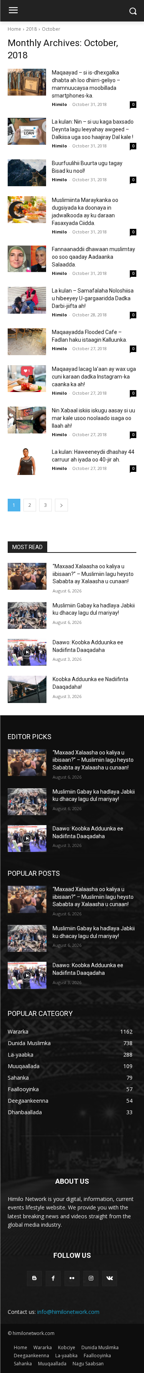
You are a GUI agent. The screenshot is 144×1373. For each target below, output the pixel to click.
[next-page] (61, 505)
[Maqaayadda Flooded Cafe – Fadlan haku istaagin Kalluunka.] (27, 341)
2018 (31, 29)
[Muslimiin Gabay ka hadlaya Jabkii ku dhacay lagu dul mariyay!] (27, 615)
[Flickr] (72, 1278)
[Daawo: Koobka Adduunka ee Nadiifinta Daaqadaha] (27, 652)
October (51, 29)
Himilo (59, 104)
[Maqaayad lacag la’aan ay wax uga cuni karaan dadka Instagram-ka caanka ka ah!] (27, 378)
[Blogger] (34, 1278)
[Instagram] (90, 1278)
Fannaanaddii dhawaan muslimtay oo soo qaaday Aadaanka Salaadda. (93, 257)
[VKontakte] (109, 1278)
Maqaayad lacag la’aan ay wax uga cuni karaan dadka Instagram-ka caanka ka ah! (94, 376)
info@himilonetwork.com (68, 1311)
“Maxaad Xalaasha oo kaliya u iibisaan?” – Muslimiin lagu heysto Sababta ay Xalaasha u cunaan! (93, 573)
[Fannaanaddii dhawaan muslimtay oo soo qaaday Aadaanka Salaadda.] (27, 258)
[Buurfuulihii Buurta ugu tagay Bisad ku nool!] (27, 172)
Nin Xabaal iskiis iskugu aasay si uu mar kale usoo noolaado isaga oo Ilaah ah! (93, 418)
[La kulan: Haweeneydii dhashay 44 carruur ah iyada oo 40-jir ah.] (27, 461)
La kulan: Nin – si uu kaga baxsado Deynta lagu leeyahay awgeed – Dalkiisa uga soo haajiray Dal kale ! (93, 129)
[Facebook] (53, 1278)
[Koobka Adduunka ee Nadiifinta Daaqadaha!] (27, 689)
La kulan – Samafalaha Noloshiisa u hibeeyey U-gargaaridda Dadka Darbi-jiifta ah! (93, 298)
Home (14, 29)
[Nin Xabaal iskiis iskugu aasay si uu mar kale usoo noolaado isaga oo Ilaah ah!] (27, 420)
